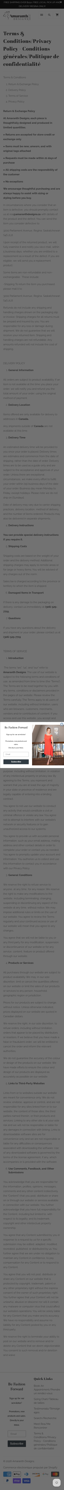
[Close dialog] (61, 724)
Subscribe (16, 762)
